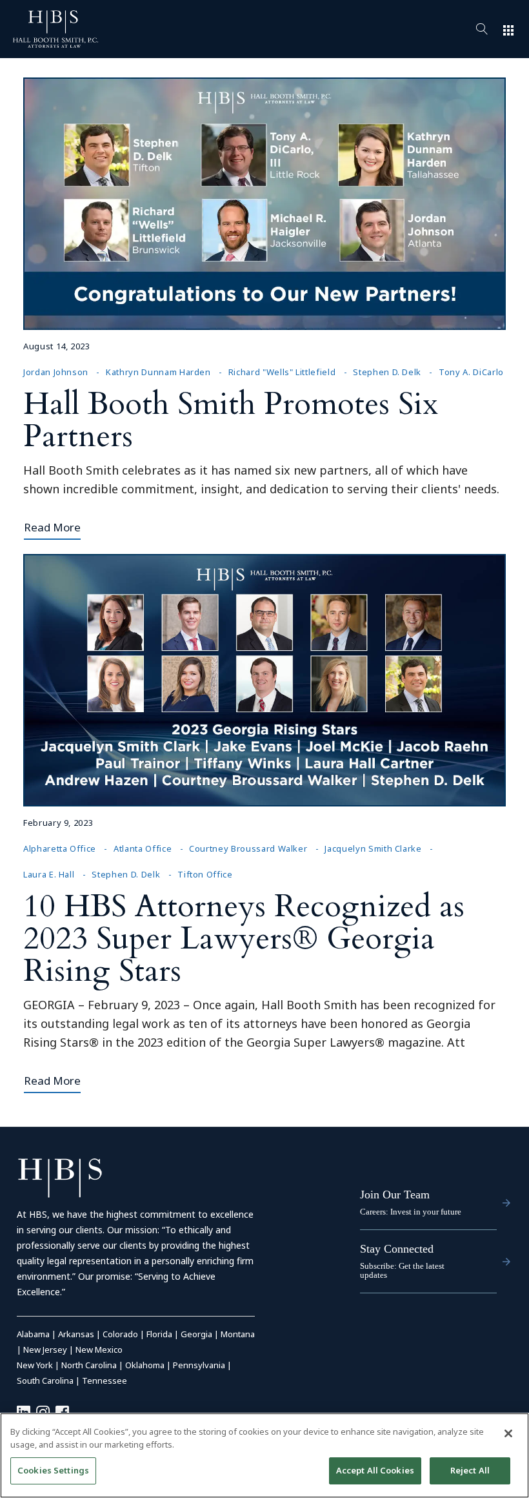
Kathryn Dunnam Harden (158, 372)
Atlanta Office (143, 848)
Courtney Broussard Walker (248, 848)
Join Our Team (395, 1194)
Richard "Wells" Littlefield (282, 372)
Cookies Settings (53, 1470)
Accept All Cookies (375, 1470)
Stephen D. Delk (387, 372)
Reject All (470, 1470)
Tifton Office (204, 874)
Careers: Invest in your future (410, 1211)
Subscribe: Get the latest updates (402, 1270)
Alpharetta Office (59, 848)
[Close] (508, 1433)
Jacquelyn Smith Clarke (372, 848)
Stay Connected (397, 1248)
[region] (264, 1455)
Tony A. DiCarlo (471, 372)
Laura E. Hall (48, 874)
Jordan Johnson (55, 372)
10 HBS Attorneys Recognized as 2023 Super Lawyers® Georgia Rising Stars (243, 938)
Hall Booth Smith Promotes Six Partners (230, 420)
